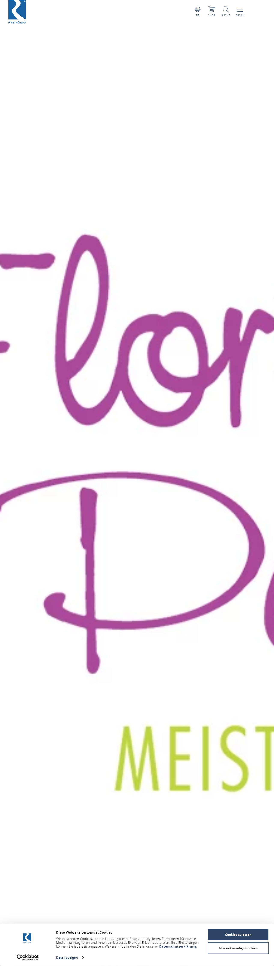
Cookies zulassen (238, 934)
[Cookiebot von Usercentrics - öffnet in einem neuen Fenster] (27, 957)
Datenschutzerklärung (177, 946)
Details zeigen (67, 957)
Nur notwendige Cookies (238, 948)
